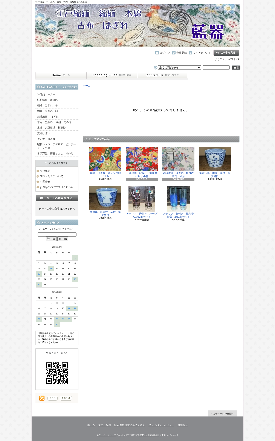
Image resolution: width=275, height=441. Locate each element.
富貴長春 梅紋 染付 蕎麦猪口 (214, 175)
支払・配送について (111, 75)
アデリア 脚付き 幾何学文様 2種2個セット (178, 215)
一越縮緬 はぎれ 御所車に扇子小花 (141, 175)
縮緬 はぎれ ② (47, 111)
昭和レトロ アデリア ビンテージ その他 (56, 146)
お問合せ (162, 75)
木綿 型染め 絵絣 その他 (54, 122)
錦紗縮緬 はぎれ (47, 116)
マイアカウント (202, 52)
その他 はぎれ (46, 138)
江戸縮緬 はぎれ (47, 99)
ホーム (60, 75)
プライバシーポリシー (161, 425)
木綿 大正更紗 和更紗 (51, 127)
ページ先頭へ (222, 413)
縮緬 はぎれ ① (47, 105)
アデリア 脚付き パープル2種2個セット (141, 215)
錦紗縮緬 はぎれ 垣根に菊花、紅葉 (178, 175)
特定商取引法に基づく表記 (129, 425)
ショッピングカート (226, 53)
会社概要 (45, 170)
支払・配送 (104, 425)
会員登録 (181, 52)
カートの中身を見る (56, 198)
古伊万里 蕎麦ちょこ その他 (55, 153)
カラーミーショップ (106, 435)
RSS (52, 398)
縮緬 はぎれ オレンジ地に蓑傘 (105, 175)
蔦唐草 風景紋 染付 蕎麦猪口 (105, 213)
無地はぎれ (45, 133)
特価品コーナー (46, 94)
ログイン (165, 52)
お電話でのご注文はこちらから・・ (56, 188)
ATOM (66, 398)
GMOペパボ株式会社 (149, 435)
